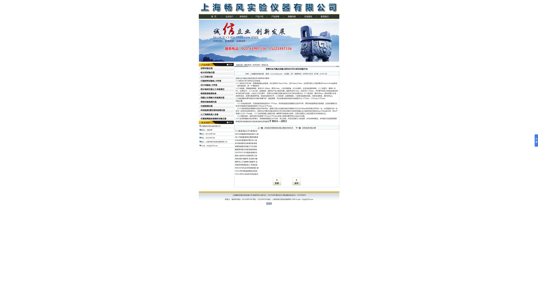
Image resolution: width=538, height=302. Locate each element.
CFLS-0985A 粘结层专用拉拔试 (246, 174)
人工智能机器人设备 (210, 114)
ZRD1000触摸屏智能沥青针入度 (247, 134)
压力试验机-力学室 (209, 85)
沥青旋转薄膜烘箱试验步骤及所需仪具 (279, 128)
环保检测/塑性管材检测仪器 (213, 110)
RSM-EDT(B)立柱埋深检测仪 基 (247, 168)
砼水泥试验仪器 (208, 72)
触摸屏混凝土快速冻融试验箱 (246, 149)
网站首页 (247, 65)
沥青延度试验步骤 (309, 128)
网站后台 (279, 195)
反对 (296, 183)
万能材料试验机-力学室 (211, 81)
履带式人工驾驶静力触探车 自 (246, 162)
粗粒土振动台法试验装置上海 (246, 156)
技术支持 (256, 65)
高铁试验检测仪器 (209, 102)
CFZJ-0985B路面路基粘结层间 (246, 171)
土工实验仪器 (207, 77)
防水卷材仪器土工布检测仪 (212, 89)
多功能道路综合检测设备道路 (246, 143)
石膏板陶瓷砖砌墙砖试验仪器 (213, 119)
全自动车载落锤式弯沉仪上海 (246, 140)
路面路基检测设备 (209, 93)
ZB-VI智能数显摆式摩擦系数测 (246, 137)
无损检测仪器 (207, 106)
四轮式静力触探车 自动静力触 (246, 159)
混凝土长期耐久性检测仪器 (212, 98)
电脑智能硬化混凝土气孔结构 (246, 146)
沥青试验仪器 (207, 68)
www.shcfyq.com (276, 74)
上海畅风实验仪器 (257, 74)
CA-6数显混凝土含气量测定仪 (246, 131)
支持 (277, 183)
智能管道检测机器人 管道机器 (246, 165)
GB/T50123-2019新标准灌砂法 (246, 153)
